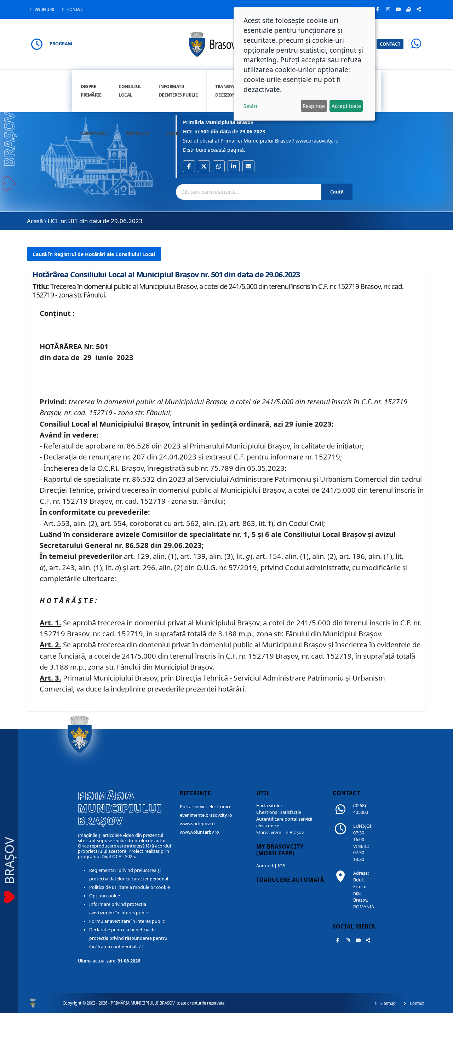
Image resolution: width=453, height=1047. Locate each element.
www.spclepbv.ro (197, 824)
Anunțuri (44, 9)
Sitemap (387, 1003)
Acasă (35, 221)
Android (264, 866)
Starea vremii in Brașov (280, 832)
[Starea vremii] (408, 9)
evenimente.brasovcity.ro (206, 815)
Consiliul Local (130, 90)
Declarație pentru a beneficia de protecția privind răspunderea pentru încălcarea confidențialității (128, 938)
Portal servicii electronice (205, 807)
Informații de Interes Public (178, 90)
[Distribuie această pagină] (419, 9)
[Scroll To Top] (440, 1039)
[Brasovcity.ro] (227, 43)
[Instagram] (388, 9)
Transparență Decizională (231, 90)
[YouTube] (398, 9)
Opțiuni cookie (104, 896)
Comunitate (94, 133)
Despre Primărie (91, 90)
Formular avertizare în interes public (127, 921)
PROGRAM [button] (61, 44)
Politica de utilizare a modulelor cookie (129, 887)
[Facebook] (378, 9)
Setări (250, 106)
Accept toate (346, 106)
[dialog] (304, 64)
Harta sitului (269, 806)
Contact (75, 9)
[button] (189, 166)
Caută (173, 133)
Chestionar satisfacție (278, 812)
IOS (281, 866)
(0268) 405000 (360, 809)
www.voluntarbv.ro (199, 832)
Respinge (314, 106)
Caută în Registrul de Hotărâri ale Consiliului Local (94, 254)
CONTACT (390, 44)
